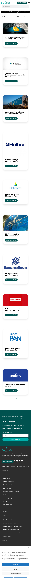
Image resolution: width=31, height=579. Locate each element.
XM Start (5, 511)
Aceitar (15, 564)
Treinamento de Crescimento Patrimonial (13, 533)
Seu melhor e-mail (6, 432)
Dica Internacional (7, 484)
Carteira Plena (6, 478)
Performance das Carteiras (9, 11)
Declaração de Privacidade (20, 577)
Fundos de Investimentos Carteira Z (11, 491)
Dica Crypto (6, 501)
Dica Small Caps (7, 488)
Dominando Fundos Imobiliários (10, 523)
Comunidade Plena (7, 504)
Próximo (18, 399)
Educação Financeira (23, 11)
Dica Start (5, 475)
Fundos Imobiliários (7, 494)
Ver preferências (15, 573)
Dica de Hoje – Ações (8, 498)
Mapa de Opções (7, 536)
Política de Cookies (8, 577)
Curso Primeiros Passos (8, 519)
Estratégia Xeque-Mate (8, 481)
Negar (15, 569)
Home (4, 544)
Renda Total (6, 508)
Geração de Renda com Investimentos (12, 526)
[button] (28, 548)
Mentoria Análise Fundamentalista (11, 529)
